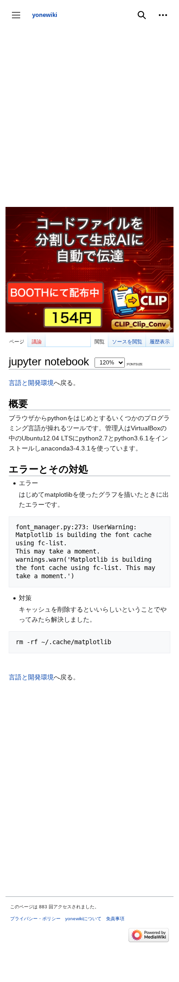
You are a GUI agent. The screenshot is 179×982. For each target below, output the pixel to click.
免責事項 (115, 918)
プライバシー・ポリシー (35, 918)
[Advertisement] (89, 117)
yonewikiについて (83, 918)
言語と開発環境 (31, 383)
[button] (162, 15)
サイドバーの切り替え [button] (19, 19)
